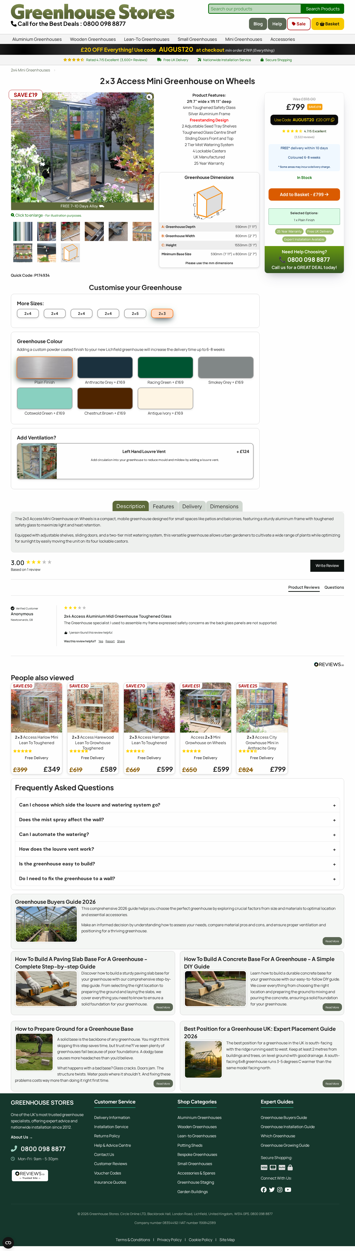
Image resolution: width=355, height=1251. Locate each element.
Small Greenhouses (195, 1163)
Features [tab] (163, 506)
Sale (301, 24)
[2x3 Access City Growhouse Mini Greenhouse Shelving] (22, 252)
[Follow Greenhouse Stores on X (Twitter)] (272, 1189)
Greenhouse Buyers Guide (284, 1117)
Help (277, 24)
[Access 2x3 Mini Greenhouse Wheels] (118, 231)
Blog (258, 24)
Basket (328, 24)
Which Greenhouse (278, 1135)
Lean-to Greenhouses (197, 1135)
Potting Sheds (190, 1145)
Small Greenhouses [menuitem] (197, 39)
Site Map (227, 1239)
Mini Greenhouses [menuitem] (243, 39)
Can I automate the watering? (54, 834)
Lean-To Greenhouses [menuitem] (146, 39)
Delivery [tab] (192, 506)
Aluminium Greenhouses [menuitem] (37, 39)
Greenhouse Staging (196, 1182)
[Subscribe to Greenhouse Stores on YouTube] (288, 1189)
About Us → (22, 1137)
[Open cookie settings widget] (8, 1243)
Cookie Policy (200, 1239)
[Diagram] (70, 252)
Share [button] (121, 641)
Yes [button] (101, 641)
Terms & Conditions (133, 1239)
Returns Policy (107, 1135)
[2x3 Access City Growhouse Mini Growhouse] (142, 231)
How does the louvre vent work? (56, 849)
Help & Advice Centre (112, 1145)
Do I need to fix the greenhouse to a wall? (67, 878)
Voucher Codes (107, 1173)
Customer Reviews (110, 1163)
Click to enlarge (48, 215)
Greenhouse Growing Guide (285, 1145)
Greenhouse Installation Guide (288, 1126)
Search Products (323, 9)
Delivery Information (112, 1117)
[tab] (304, 588)
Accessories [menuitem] (282, 39)
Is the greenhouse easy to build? (57, 864)
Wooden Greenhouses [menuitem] (93, 39)
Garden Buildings (193, 1191)
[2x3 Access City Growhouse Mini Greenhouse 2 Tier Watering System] (46, 252)
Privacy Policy (169, 1239)
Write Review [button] (327, 565)
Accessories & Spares (196, 1173)
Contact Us (104, 1154)
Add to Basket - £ (302, 194)
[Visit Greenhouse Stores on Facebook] (264, 1189)
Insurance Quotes (110, 1182)
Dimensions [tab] (224, 506)
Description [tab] (130, 506)
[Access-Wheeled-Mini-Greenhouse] (46, 231)
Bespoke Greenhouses (197, 1154)
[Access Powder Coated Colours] (22, 231)
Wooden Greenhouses (197, 1126)
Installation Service (111, 1126)
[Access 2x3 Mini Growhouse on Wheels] (70, 231)
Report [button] (110, 641)
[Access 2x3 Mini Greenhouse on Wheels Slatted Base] (94, 231)
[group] (36, 562)
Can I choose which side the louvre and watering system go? (89, 805)
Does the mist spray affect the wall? (61, 819)
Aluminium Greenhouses (199, 1117)
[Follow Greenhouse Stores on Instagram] (279, 1189)
